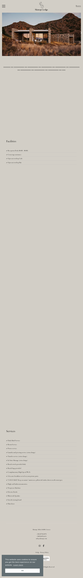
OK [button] (22, 571)
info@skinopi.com (41, 538)
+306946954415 (41, 536)
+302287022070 (41, 534)
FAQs (37, 552)
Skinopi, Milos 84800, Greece (41, 529)
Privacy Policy (44, 552)
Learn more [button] (18, 565)
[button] (3, 6)
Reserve (78, 6)
